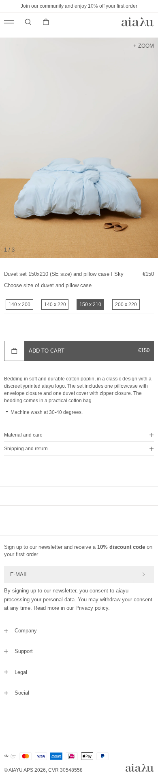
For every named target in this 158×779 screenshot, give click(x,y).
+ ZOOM (143, 45)
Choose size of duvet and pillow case (48, 285)
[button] (79, 435)
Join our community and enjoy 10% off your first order (79, 6)
